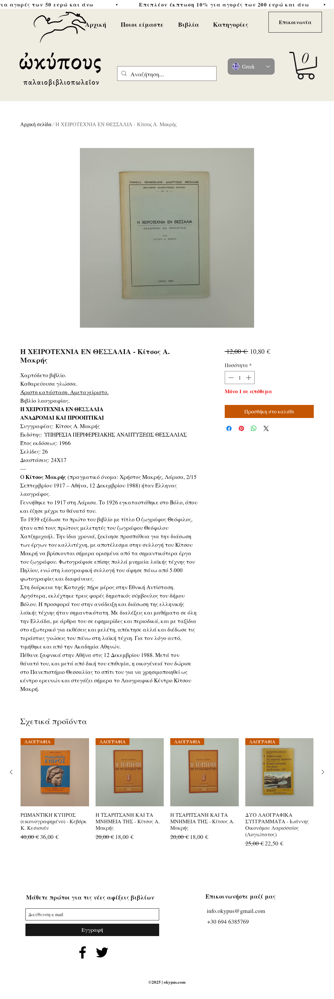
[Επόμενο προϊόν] (323, 772)
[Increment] (249, 377)
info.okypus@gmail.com (236, 911)
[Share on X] (266, 428)
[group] (167, 793)
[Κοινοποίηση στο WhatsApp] (254, 428)
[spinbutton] (240, 377)
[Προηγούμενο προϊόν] (11, 772)
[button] (305, 66)
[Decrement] (230, 377)
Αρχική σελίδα (35, 124)
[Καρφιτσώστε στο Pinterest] (241, 428)
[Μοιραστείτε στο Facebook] (229, 428)
